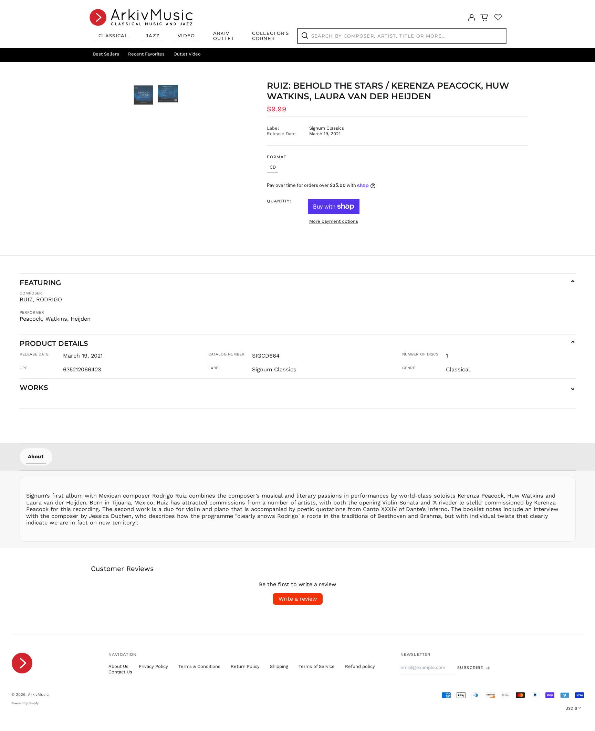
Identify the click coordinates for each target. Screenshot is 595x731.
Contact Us (120, 671)
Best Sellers (106, 54)
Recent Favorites (146, 54)
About (36, 456)
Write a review (298, 598)
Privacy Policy (153, 666)
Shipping (279, 666)
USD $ (571, 708)
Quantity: (279, 201)
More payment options (333, 221)
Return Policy (245, 666)
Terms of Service (317, 666)
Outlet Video (187, 54)
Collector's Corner (270, 35)
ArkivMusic (38, 694)
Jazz (153, 35)
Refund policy (360, 666)
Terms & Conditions (199, 666)
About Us (118, 666)
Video (186, 35)
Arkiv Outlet (223, 35)
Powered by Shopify (25, 703)
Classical (113, 35)
